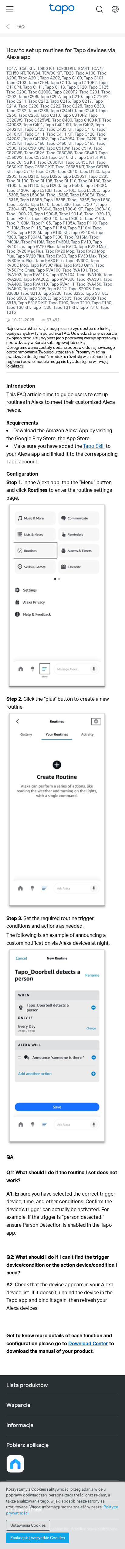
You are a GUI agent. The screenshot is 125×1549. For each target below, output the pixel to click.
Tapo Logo (61, 9)
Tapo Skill (94, 446)
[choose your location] (115, 9)
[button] (22, 422)
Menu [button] (10, 9)
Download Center (88, 1343)
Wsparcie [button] (18, 1404)
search (99, 9)
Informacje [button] (19, 1425)
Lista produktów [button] (27, 1385)
